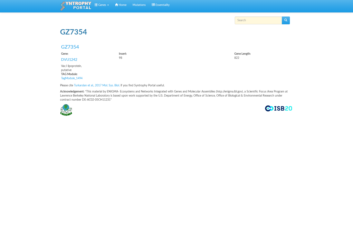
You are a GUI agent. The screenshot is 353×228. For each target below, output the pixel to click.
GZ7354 (70, 47)
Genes (102, 5)
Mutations (139, 5)
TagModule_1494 (72, 78)
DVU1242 (69, 60)
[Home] (76, 6)
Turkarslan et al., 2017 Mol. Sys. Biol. (97, 85)
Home (122, 5)
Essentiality (162, 5)
